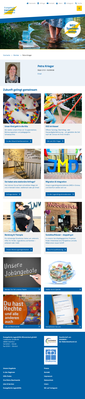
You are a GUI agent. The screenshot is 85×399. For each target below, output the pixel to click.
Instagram (70, 3)
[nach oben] (79, 393)
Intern (60, 3)
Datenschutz (48, 380)
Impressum (48, 376)
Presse (46, 368)
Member (16, 55)
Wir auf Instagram (50, 388)
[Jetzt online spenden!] (72, 29)
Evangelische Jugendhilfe (12, 388)
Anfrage (42, 3)
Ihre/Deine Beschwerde (11, 380)
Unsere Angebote (9, 368)
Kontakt (51, 3)
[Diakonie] (51, 356)
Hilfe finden (7, 376)
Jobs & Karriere (8, 384)
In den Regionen (9, 372)
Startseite (32, 3)
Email (40, 73)
